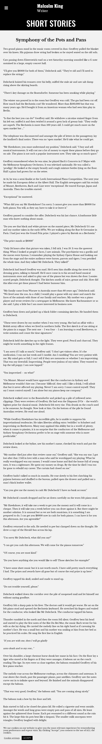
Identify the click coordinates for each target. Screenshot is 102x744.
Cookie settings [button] (12, 738)
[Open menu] (6, 8)
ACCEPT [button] (27, 738)
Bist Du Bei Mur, (55, 623)
